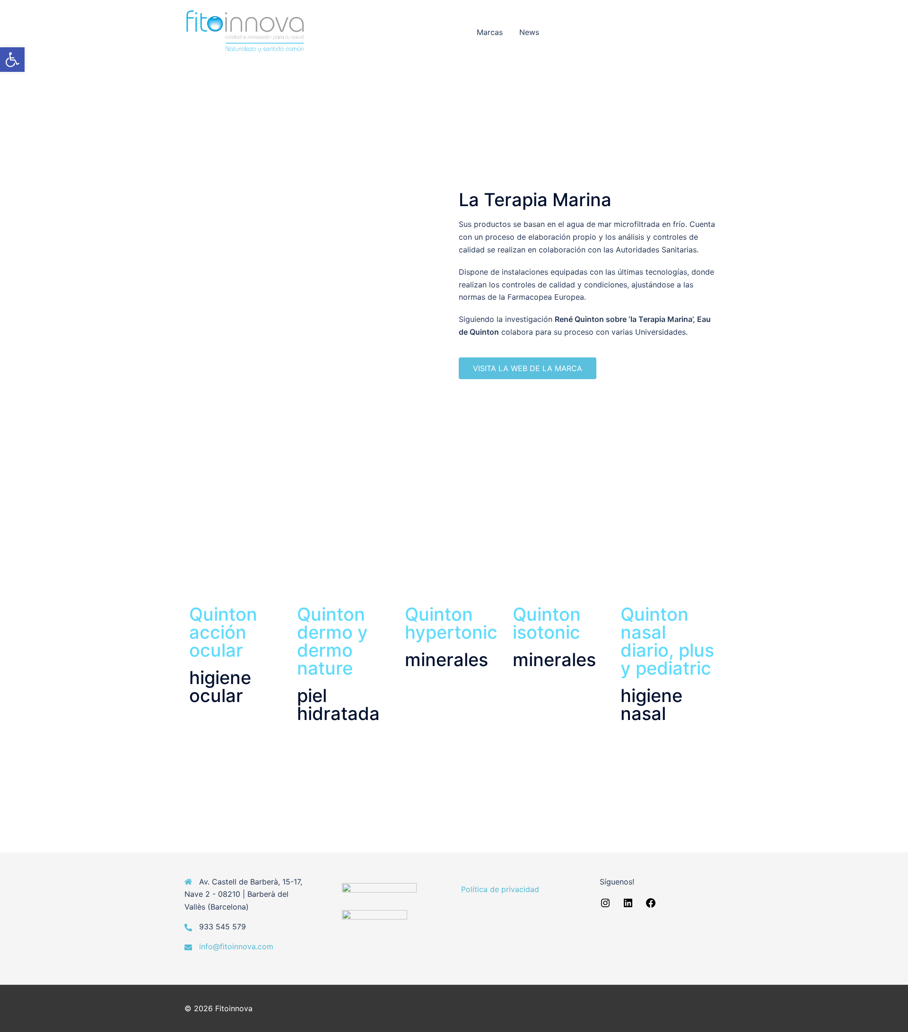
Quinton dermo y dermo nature (332, 641)
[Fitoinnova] (245, 30)
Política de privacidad (500, 889)
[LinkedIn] (628, 906)
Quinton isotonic (547, 623)
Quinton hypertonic (451, 623)
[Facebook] (650, 906)
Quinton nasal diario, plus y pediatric (667, 641)
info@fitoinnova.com (236, 946)
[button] (12, 59)
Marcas (490, 32)
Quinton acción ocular (223, 632)
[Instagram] (605, 906)
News (529, 32)
